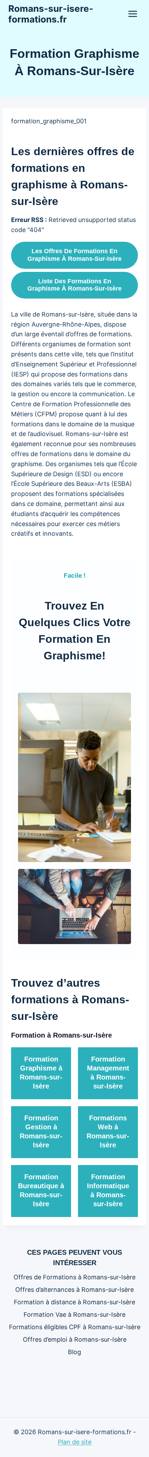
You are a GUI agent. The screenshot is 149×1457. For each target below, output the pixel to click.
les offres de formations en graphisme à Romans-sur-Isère (74, 255)
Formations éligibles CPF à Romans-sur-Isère (74, 1327)
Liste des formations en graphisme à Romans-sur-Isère (74, 285)
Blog (74, 1352)
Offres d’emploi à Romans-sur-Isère (74, 1339)
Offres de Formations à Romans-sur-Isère (74, 1277)
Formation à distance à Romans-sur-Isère (74, 1302)
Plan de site (74, 1442)
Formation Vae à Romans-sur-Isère (74, 1314)
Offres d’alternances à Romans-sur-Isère (74, 1289)
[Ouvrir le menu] (132, 14)
